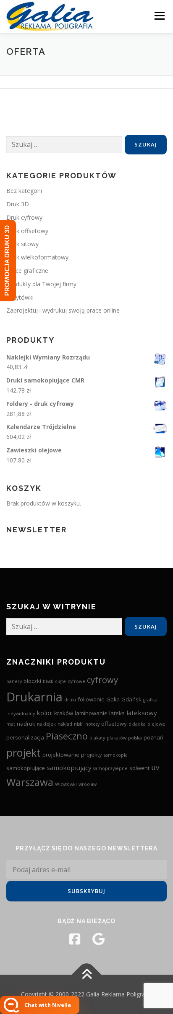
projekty (91, 754)
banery (14, 681)
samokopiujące (25, 768)
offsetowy (114, 723)
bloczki (32, 681)
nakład (65, 724)
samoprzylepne (110, 768)
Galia (113, 699)
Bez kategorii (24, 191)
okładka (137, 724)
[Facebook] (74, 939)
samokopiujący (69, 767)
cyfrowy (102, 679)
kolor (44, 713)
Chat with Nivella (47, 1005)
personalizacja (25, 737)
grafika (150, 700)
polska (135, 738)
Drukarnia (34, 696)
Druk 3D (17, 204)
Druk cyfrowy (24, 217)
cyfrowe (76, 681)
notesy (92, 724)
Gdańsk (131, 699)
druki (70, 700)
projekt (23, 752)
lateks (117, 713)
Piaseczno (67, 736)
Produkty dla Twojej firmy (41, 284)
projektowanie (60, 754)
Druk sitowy (22, 244)
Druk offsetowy (27, 231)
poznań (153, 737)
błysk (48, 681)
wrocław (88, 784)
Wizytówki (20, 297)
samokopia (116, 755)
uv (155, 767)
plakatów (116, 738)
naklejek (46, 724)
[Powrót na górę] (87, 975)
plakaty (97, 738)
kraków (63, 713)
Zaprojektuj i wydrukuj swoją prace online (63, 310)
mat (10, 724)
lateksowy (141, 713)
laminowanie (91, 713)
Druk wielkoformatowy (37, 257)
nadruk (26, 723)
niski (79, 724)
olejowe (156, 724)
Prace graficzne (27, 271)
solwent (139, 768)
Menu (159, 16)
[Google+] (98, 939)
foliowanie (91, 699)
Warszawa (29, 782)
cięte (60, 681)
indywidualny (20, 713)
